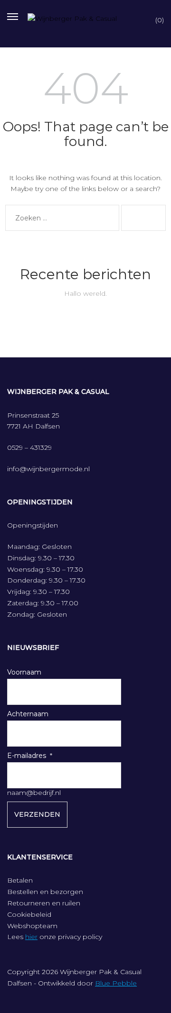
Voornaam (24, 672)
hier (31, 936)
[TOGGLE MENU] (12, 15)
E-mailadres (26, 755)
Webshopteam (32, 926)
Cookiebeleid (29, 914)
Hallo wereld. (85, 293)
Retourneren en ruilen (43, 903)
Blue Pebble (116, 983)
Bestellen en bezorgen (45, 891)
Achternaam (27, 714)
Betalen (20, 880)
